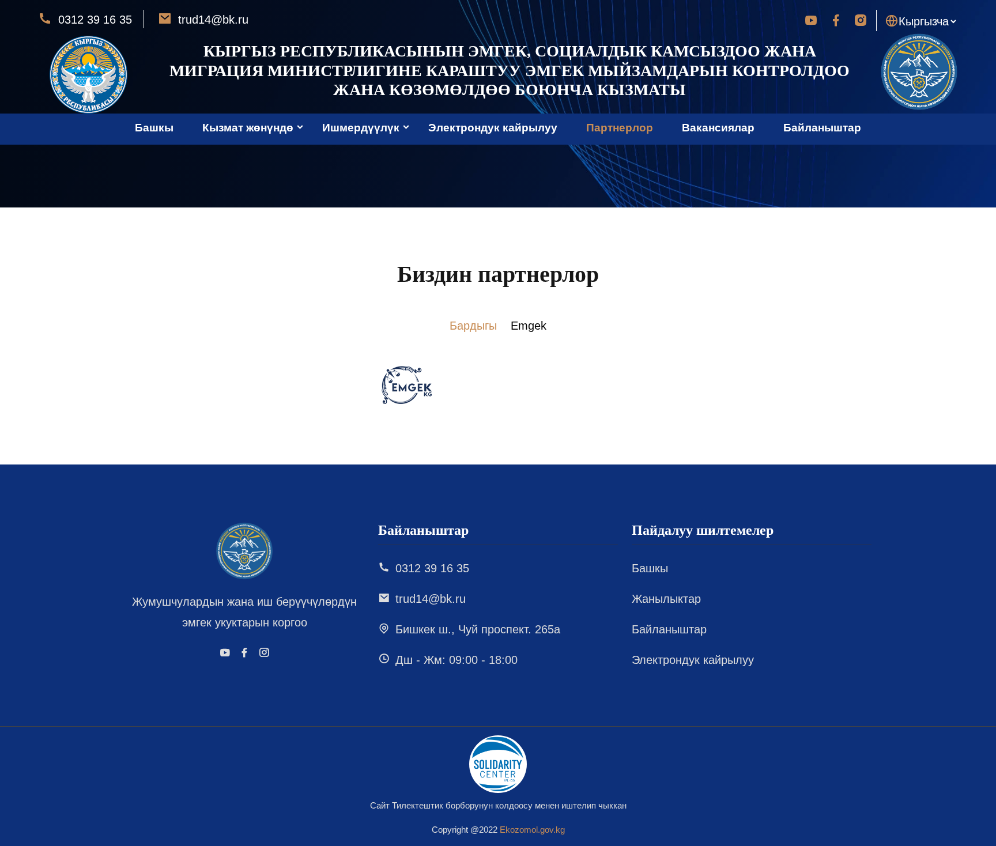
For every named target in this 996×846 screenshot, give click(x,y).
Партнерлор (619, 127)
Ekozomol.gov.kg (532, 829)
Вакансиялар (718, 127)
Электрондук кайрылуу (492, 127)
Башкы (154, 127)
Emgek (528, 325)
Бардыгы (473, 325)
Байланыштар (822, 127)
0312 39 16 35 (93, 19)
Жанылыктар (666, 598)
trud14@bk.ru (211, 19)
